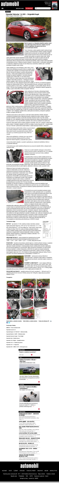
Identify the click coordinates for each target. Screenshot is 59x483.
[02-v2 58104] (27, 318)
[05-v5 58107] (13, 298)
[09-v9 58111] (27, 308)
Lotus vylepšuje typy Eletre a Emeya (28, 433)
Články (16, 470)
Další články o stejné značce (30, 321)
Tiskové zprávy (31, 470)
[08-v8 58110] (13, 308)
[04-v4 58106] (43, 288)
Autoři (46, 476)
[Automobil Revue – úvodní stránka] (12, 12)
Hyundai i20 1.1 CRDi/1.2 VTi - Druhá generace (16, 346)
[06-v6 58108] (27, 298)
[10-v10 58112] (40, 308)
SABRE (36, 478)
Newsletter (48, 2)
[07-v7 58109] (40, 298)
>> (27, 379)
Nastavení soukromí (39, 476)
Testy (10, 470)
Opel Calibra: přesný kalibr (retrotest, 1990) (29, 427)
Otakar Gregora (9, 16)
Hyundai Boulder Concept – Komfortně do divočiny (29, 414)
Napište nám (14, 476)
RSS (27, 476)
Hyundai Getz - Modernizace (13, 338)
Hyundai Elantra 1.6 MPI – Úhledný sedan (15, 334)
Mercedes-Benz (20, 8)
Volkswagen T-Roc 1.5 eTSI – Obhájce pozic (28, 449)
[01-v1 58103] (14, 288)
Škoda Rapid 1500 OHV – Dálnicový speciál (29, 438)
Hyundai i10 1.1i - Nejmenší (12, 344)
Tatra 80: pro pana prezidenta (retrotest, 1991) (26, 455)
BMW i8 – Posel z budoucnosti (13, 327)
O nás (49, 5)
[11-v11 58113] (13, 318)
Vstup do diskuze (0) (44, 321)
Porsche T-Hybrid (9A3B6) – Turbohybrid (28, 387)
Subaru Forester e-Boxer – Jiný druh (28, 360)
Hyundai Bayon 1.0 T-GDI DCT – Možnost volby (16, 331)
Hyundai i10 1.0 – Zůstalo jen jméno (14, 342)
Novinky (4, 470)
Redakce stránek (51, 474)
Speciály (22, 470)
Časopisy (40, 470)
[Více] (39, 382)
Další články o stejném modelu (14, 321)
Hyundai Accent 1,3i (10, 329)
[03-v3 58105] (29, 288)
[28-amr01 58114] (38, 318)
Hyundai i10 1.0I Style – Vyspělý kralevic (15, 340)
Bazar (46, 470)
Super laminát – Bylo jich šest (26, 421)
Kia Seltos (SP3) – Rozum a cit (26, 443)
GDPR (31, 476)
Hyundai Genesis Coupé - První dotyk (14, 336)
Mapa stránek (41, 474)
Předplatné (48, 4)
